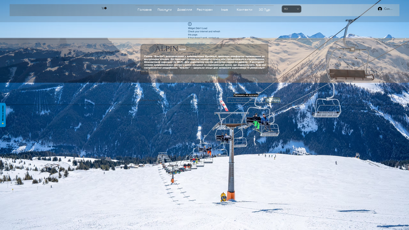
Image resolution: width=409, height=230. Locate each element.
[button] (165, 8)
